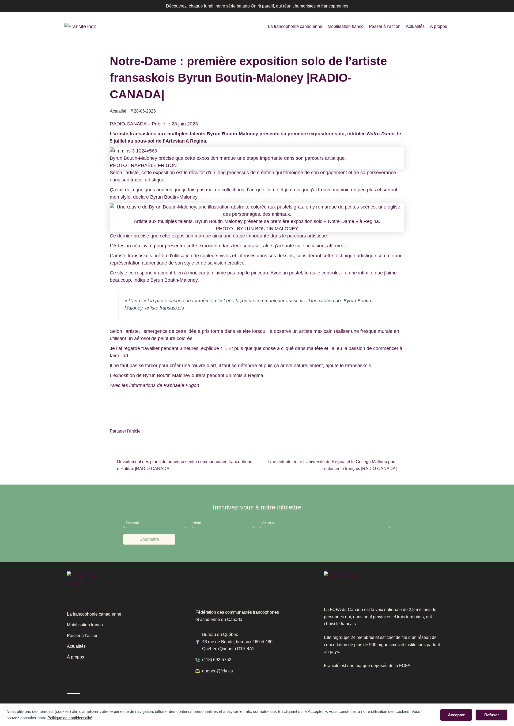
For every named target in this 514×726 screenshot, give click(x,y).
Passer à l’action (384, 26)
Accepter (456, 715)
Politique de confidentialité (69, 718)
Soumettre (149, 539)
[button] (151, 431)
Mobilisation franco (346, 26)
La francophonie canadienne (295, 26)
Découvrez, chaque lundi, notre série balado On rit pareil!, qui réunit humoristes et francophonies (257, 6)
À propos (438, 26)
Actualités (415, 26)
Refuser (491, 715)
